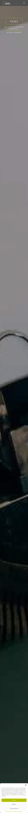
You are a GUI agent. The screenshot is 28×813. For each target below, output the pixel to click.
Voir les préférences (14, 808)
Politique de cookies (8, 811)
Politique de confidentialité (17, 811)
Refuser (14, 804)
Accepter (14, 800)
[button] (26, 785)
